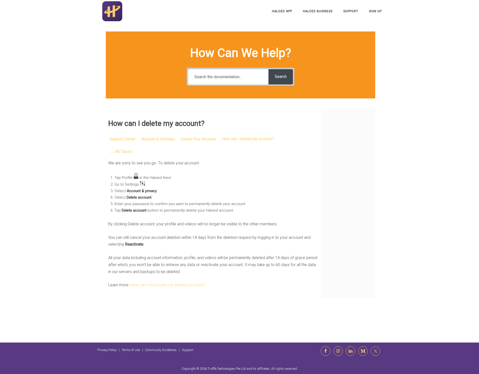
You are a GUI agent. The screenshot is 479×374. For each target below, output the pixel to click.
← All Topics (121, 151)
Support (350, 11)
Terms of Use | (133, 350)
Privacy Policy (107, 350)
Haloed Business (318, 11)
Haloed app (282, 11)
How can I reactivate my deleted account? (167, 285)
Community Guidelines (161, 350)
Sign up (375, 11)
